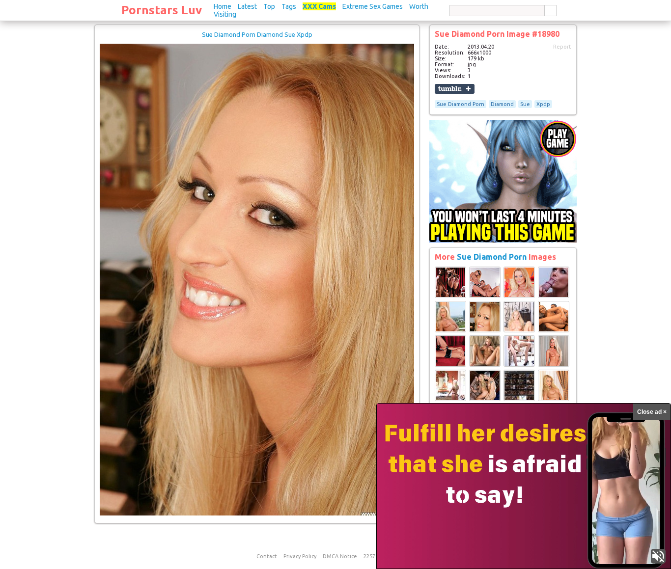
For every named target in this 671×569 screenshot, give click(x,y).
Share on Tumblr (455, 89)
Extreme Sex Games (372, 6)
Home (222, 6)
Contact (266, 556)
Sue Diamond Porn (460, 104)
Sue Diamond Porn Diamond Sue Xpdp (257, 34)
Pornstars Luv (161, 10)
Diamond (502, 104)
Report (562, 47)
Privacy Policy (299, 556)
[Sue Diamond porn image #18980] (257, 513)
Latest (247, 6)
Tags (288, 6)
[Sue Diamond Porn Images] (450, 296)
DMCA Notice (340, 556)
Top (269, 6)
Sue (525, 104)
